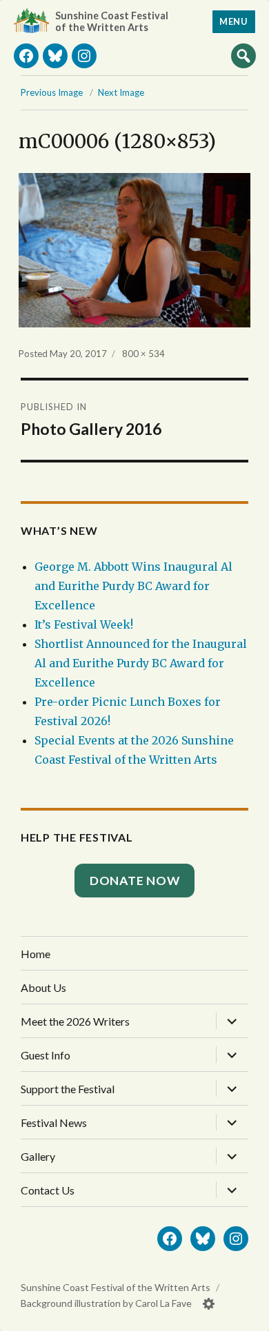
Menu (233, 21)
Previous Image (52, 92)
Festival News (54, 1122)
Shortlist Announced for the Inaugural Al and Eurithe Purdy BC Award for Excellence (140, 663)
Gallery (38, 1156)
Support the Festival (67, 1088)
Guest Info (45, 1054)
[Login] (209, 1304)
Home (35, 953)
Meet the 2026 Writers (75, 1021)
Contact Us (47, 1190)
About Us (43, 987)
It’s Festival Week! (83, 624)
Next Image (121, 92)
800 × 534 (143, 353)
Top (245, 1315)
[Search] (243, 55)
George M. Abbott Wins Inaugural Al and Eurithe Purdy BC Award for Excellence (133, 586)
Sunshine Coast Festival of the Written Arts (111, 21)
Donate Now (135, 880)
